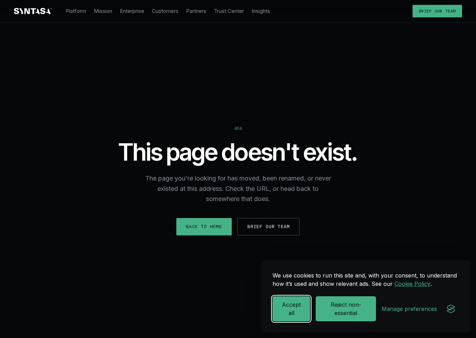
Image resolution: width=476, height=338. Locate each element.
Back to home (204, 227)
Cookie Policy (412, 283)
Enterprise (132, 11)
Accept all (291, 308)
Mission (103, 11)
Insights (261, 11)
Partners (196, 11)
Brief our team (437, 11)
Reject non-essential (346, 308)
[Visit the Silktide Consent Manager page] (451, 308)
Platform (76, 11)
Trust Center (229, 11)
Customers (165, 11)
